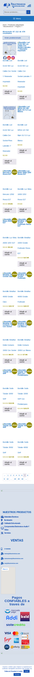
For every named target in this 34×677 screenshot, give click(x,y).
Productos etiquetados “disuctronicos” (13, 25)
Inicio (4, 25)
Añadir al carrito (22, 97)
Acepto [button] (26, 671)
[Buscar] (28, 12)
